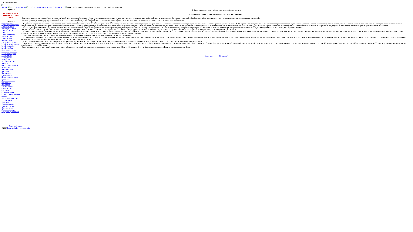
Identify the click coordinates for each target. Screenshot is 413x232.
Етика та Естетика (8, 34)
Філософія (5, 102)
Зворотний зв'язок (15, 126)
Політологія (6, 71)
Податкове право (8, 69)
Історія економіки (8, 46)
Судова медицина (8, 92)
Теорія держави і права (10, 98)
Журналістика (7, 38)
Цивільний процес (8, 110)
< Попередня (208, 56)
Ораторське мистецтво (10, 65)
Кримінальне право (9, 54)
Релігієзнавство (7, 87)
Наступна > (223, 56)
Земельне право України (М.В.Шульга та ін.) (48, 7)
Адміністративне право (10, 25)
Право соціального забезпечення (8, 82)
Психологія (6, 85)
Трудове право (7, 100)
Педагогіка (6, 67)
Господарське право (9, 29)
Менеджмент (6, 59)
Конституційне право (9, 52)
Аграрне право (7, 23)
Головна (5, 7)
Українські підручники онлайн (18, 128)
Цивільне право (7, 108)
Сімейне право (7, 88)
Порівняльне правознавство (7, 74)
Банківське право (8, 27)
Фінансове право (8, 106)
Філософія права (8, 104)
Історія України (7, 48)
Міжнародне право (8, 61)
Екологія (5, 32)
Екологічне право (8, 30)
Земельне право (20, 7)
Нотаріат (5, 63)
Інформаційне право (9, 42)
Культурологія (7, 58)
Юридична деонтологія (10, 112)
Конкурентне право (9, 50)
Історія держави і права (10, 44)
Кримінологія (7, 56)
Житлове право (7, 36)
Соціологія (5, 90)
